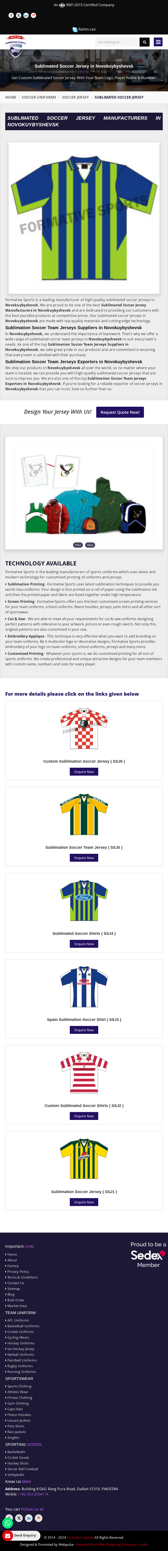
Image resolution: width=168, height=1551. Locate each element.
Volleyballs (15, 1474)
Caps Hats (14, 1409)
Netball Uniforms (20, 1354)
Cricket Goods (17, 1457)
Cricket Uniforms (20, 1331)
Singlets (12, 1437)
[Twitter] (18, 15)
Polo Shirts (15, 1426)
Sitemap (13, 1288)
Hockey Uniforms (20, 1343)
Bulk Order (15, 1300)
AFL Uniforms (17, 1320)
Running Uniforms (21, 1371)
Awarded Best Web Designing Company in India (112, 1544)
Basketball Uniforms (22, 1326)
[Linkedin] (26, 15)
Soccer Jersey (75, 97)
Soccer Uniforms (39, 97)
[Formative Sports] (15, 47)
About (11, 1260)
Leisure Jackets (18, 1420)
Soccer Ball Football (22, 1469)
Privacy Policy (17, 1271)
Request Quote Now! (120, 412)
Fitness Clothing (19, 1397)
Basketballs (15, 1452)
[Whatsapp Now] (7, 1523)
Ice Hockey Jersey (20, 1349)
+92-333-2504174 (34, 1494)
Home (10, 97)
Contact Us (15, 1283)
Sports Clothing (18, 1386)
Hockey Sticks (17, 1463)
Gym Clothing (17, 1403)
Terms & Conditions (22, 1277)
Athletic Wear (17, 1392)
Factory (12, 1266)
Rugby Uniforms (19, 1366)
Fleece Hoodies (18, 1414)
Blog (10, 1294)
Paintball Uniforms (21, 1360)
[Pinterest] (33, 15)
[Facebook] (11, 15)
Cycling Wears (17, 1337)
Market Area (16, 1306)
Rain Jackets (16, 1432)
